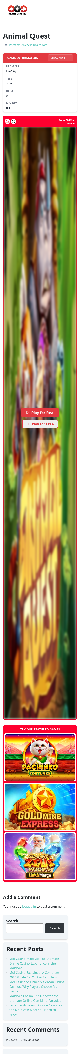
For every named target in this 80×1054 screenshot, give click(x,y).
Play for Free (43, 424)
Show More (58, 57)
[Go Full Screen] (13, 121)
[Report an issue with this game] (7, 121)
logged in (29, 906)
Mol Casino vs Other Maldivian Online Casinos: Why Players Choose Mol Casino (36, 986)
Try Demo (40, 757)
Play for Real (43, 412)
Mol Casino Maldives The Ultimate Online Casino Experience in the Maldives (34, 963)
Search (12, 920)
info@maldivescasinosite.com (28, 45)
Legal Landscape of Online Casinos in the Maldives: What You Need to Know (36, 1010)
